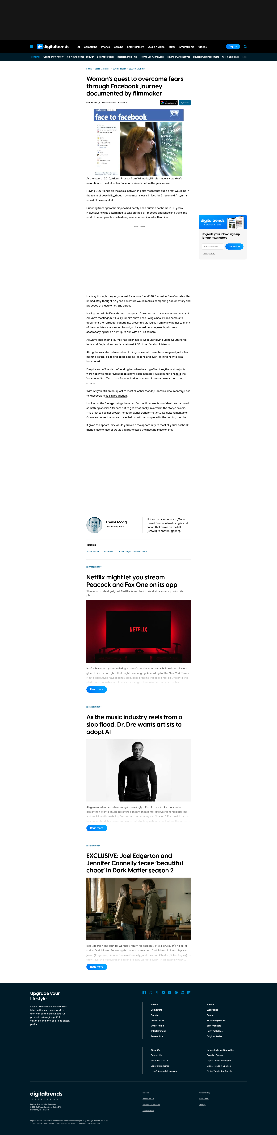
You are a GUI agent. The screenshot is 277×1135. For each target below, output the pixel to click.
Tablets (210, 1004)
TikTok (169, 992)
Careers (146, 1093)
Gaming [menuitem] (118, 47)
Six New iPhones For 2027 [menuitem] (80, 57)
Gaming (155, 1015)
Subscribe (234, 246)
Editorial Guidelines (160, 1065)
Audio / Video (158, 1020)
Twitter (157, 992)
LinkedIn (182, 992)
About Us (155, 1049)
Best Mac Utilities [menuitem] (105, 57)
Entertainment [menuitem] (135, 47)
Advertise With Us (159, 1060)
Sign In (233, 46)
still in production (116, 395)
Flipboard (189, 992)
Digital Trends (47, 51)
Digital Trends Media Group (48, 1123)
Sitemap (202, 1104)
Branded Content (215, 1055)
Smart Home (157, 1025)
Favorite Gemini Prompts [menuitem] (206, 57)
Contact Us (156, 1055)
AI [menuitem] (78, 47)
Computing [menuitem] (90, 47)
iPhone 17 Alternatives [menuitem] (179, 57)
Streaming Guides (216, 1020)
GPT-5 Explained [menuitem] (230, 57)
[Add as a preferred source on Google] (169, 102)
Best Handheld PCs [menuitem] (127, 57)
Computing (156, 1010)
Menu (32, 46)
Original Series (214, 1036)
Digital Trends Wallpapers (219, 1060)
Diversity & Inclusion (151, 1104)
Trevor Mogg (95, 102)
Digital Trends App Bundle (219, 1071)
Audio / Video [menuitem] (156, 47)
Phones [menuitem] (105, 47)
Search (245, 46)
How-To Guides (214, 1031)
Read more (96, 689)
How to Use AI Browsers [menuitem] (152, 57)
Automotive (157, 1036)
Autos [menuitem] (172, 47)
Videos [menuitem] (202, 47)
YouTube (163, 992)
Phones (154, 1004)
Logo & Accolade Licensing (164, 1071)
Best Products (214, 1025)
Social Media (92, 551)
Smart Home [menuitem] (186, 47)
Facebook (108, 551)
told (178, 373)
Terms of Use (148, 1110)
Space (210, 1015)
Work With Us (148, 1098)
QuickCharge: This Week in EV (132, 551)
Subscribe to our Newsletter (220, 1049)
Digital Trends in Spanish (219, 1065)
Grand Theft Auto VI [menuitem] (53, 57)
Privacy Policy (209, 253)
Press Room (204, 1098)
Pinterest (176, 992)
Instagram (150, 992)
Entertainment (158, 1031)
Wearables (212, 1010)
